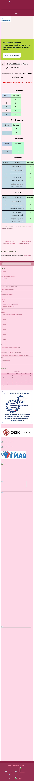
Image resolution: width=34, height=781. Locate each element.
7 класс (4, 331)
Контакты (3, 350)
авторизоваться (27, 255)
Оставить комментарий (7, 228)
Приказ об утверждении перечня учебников (12, 314)
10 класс (4, 339)
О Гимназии (17, 226)
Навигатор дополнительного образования (10, 347)
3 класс (4, 319)
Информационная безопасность (8, 276)
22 (12, 382)
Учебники (3, 312)
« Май (2, 385)
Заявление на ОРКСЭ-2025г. (9, 306)
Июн (3, 63)
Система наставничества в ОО (8, 284)
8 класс (4, 334)
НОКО (2, 309)
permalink (29, 226)
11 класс (4, 341)
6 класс (4, 329)
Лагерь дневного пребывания (7, 289)
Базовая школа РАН (5, 360)
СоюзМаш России (5, 362)
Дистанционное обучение (6, 294)
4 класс (4, 324)
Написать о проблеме (12, 55)
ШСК (2, 297)
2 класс (4, 321)
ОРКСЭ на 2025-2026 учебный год (10, 304)
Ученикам (5, 281)
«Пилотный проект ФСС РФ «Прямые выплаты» (11, 352)
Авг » (6, 385)
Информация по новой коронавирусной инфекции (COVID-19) (15, 355)
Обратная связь (4, 357)
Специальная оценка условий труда (9, 286)
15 (12, 380)
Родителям (5, 278)
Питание (3, 344)
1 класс (4, 316)
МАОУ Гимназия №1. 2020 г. (17, 765)
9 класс (4, 336)
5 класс (4, 326)
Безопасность (4, 273)
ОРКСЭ (3, 299)
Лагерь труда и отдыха (6, 291)
